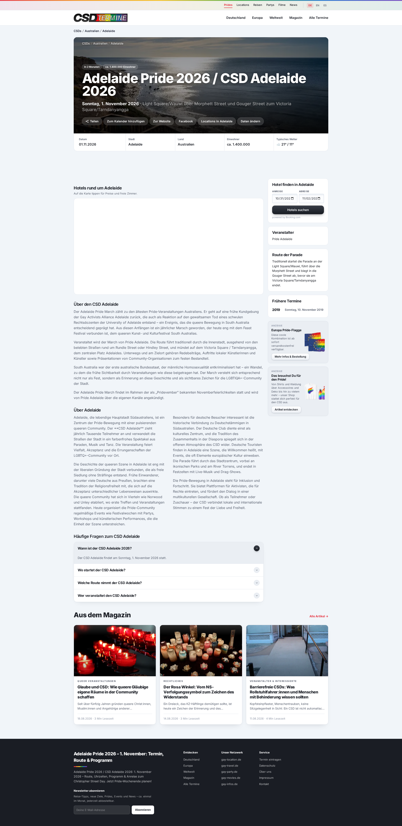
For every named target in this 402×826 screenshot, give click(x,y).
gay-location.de (231, 759)
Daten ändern (250, 121)
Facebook (186, 121)
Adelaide (108, 31)
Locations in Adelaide (216, 121)
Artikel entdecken (286, 409)
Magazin (295, 18)
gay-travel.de (229, 765)
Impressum (266, 777)
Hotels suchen (298, 210)
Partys (270, 4)
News (293, 4)
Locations (243, 4)
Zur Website (161, 121)
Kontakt (264, 784)
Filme (282, 4)
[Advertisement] (380, 413)
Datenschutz (267, 765)
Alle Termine (318, 18)
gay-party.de (229, 771)
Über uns (265, 771)
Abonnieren (143, 809)
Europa (257, 18)
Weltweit (276, 18)
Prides (228, 4)
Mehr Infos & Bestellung (290, 356)
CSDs (77, 31)
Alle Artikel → (318, 616)
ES (325, 5)
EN (317, 5)
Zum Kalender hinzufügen (126, 121)
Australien (92, 31)
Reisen (257, 4)
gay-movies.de (230, 777)
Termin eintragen (270, 759)
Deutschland (235, 18)
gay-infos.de (229, 784)
